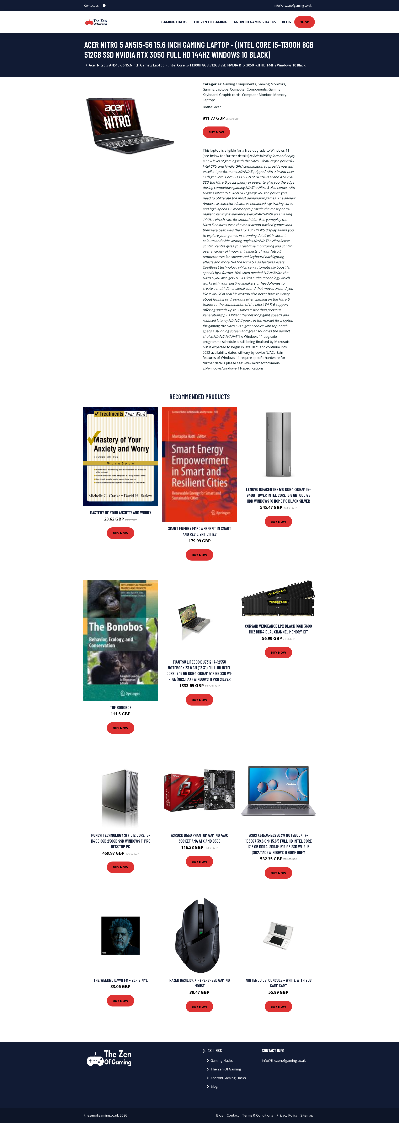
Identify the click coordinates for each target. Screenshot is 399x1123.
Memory (279, 94)
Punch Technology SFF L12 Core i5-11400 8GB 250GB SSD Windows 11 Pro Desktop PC (120, 840)
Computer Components (248, 89)
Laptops (209, 100)
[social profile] (104, 6)
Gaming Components (239, 84)
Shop (304, 22)
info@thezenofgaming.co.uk (293, 5)
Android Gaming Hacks (255, 22)
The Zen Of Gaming (210, 22)
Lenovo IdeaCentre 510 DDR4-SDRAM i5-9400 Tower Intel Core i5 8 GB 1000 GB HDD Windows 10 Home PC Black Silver (278, 495)
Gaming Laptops (215, 89)
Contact (233, 1115)
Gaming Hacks (174, 22)
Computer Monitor (257, 94)
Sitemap (306, 1115)
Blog (286, 22)
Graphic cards (229, 94)
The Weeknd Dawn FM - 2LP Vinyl (121, 980)
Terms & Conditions (257, 1115)
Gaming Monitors (271, 84)
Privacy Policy (286, 1115)
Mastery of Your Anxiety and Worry (120, 512)
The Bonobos (120, 707)
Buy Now (216, 132)
